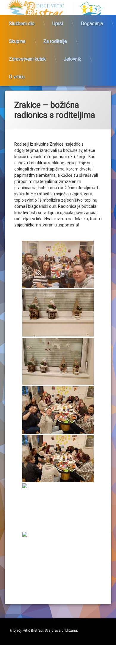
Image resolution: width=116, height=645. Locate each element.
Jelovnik (72, 59)
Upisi (57, 23)
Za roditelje (55, 41)
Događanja (92, 23)
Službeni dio (22, 23)
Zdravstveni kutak (27, 59)
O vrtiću (17, 77)
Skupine (17, 41)
